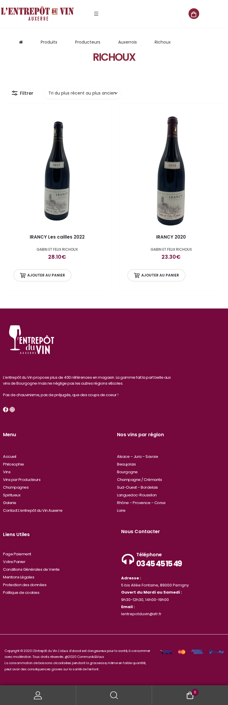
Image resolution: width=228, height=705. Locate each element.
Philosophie (13, 464)
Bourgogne (127, 472)
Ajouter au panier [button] (46, 275)
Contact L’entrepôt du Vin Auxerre (33, 510)
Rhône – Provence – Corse (141, 503)
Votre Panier (14, 562)
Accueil (9, 456)
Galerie (9, 503)
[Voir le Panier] (194, 14)
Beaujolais (126, 464)
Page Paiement (17, 554)
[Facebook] (5, 409)
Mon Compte (38, 695)
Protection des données (24, 585)
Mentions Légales (18, 577)
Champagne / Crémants (139, 479)
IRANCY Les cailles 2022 (57, 237)
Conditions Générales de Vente (31, 569)
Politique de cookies (21, 592)
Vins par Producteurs (21, 479)
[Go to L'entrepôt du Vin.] (21, 42)
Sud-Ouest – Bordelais (137, 487)
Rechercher (114, 695)
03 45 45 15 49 (159, 563)
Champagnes (15, 487)
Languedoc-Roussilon (137, 495)
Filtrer (26, 93)
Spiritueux (11, 495)
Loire (121, 510)
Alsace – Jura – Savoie (137, 456)
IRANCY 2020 (171, 237)
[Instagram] (12, 409)
